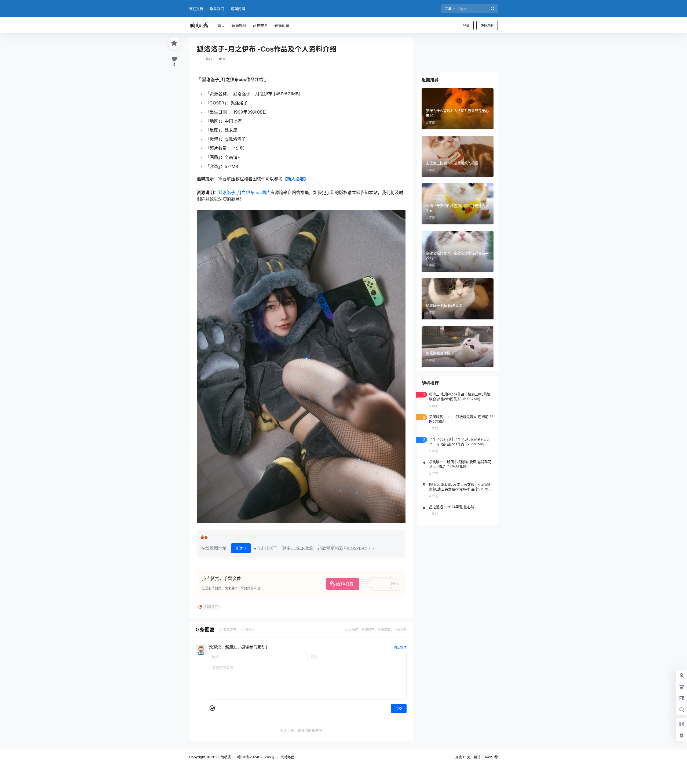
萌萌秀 (225, 757)
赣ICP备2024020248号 (256, 757)
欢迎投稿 (196, 8)
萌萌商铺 (238, 8)
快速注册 (487, 26)
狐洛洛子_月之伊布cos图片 (244, 192)
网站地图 (288, 757)
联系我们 (217, 8)
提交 (399, 709)
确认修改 (400, 647)
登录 (466, 26)
